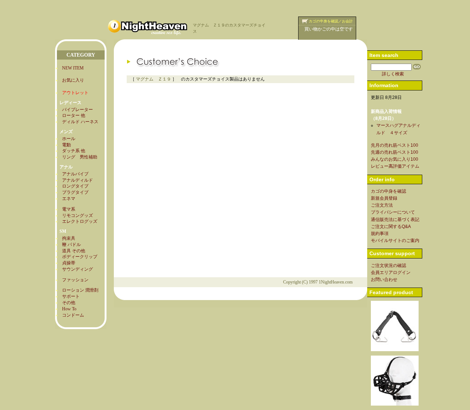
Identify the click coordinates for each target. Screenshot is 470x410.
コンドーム (73, 315)
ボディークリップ (79, 256)
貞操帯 (68, 262)
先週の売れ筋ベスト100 (394, 152)
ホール (68, 138)
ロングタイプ (75, 186)
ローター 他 (73, 115)
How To (69, 308)
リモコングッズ (77, 215)
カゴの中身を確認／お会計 (331, 21)
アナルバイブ (75, 174)
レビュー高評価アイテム (395, 166)
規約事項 (379, 233)
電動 (66, 144)
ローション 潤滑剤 (80, 290)
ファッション (75, 279)
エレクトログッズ (79, 221)
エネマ (68, 198)
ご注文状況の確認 (388, 265)
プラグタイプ (75, 192)
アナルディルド (77, 180)
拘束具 (68, 238)
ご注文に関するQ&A (391, 226)
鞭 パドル (71, 244)
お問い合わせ (384, 279)
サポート (71, 296)
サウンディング (77, 269)
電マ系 (68, 209)
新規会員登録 (384, 198)
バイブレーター (77, 109)
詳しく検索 (393, 73)
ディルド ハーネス (80, 121)
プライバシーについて (393, 212)
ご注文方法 (382, 205)
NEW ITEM (73, 68)
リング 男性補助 (79, 157)
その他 (68, 302)
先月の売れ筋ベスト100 (394, 145)
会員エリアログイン (391, 272)
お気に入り (73, 80)
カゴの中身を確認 (388, 191)
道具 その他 (73, 250)
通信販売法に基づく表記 (395, 219)
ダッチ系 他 (73, 150)
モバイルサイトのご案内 (395, 240)
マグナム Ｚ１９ (153, 79)
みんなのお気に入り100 (394, 159)
